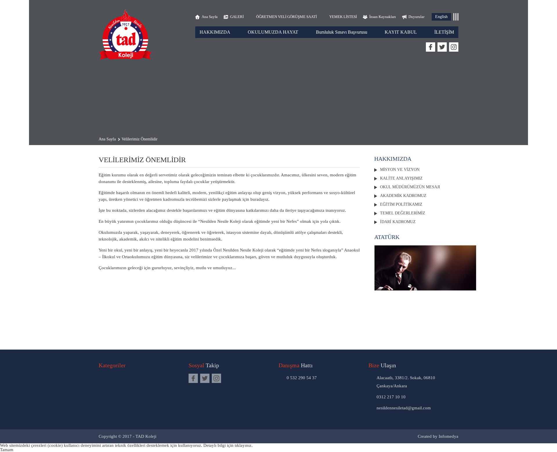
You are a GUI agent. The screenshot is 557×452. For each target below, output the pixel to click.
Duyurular (416, 17)
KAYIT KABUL (401, 32)
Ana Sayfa (210, 17)
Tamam (6, 449)
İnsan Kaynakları (382, 17)
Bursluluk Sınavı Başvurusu (341, 32)
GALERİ (237, 17)
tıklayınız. (244, 445)
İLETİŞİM (444, 32)
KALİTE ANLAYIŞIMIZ (401, 178)
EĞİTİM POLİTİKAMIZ (401, 204)
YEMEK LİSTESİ (343, 17)
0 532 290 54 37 (302, 377)
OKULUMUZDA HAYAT (273, 32)
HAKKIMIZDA (215, 32)
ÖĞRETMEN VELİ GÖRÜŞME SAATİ (286, 17)
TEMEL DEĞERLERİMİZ (402, 213)
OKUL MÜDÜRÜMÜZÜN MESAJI (410, 187)
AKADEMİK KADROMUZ (403, 196)
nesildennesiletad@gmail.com (404, 408)
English (441, 17)
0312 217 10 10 (391, 397)
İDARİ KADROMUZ (398, 222)
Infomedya (448, 436)
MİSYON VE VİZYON (399, 169)
